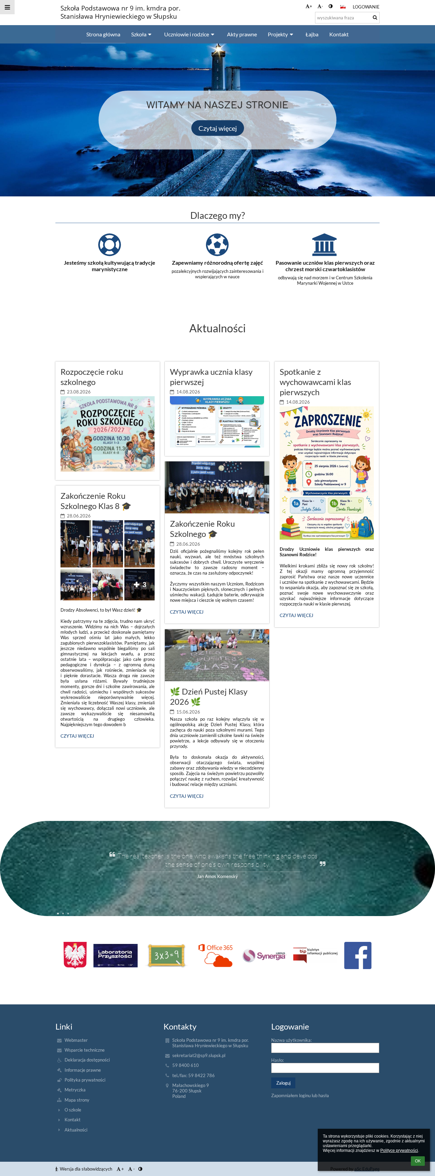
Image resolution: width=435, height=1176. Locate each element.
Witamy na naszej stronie (217, 105)
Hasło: (277, 1060)
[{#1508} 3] (215, 955)
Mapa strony (77, 1100)
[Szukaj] (375, 17)
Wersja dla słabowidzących (86, 1169)
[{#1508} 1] (115, 955)
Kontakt (73, 1119)
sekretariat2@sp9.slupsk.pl (198, 1055)
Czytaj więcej (217, 128)
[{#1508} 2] (166, 955)
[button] (330, 6)
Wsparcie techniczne (85, 1050)
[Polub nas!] (357, 955)
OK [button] (418, 1161)
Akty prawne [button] (242, 34)
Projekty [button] (278, 34)
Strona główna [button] (103, 34)
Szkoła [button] (138, 34)
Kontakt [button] (339, 34)
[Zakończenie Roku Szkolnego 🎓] (217, 487)
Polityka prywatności (85, 1080)
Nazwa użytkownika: (291, 1040)
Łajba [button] (312, 34)
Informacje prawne (83, 1070)
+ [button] (311, 6)
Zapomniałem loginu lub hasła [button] (300, 1095)
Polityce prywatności (399, 1150)
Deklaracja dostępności (87, 1060)
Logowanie (366, 7)
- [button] (322, 6)
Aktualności (76, 1130)
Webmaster (76, 1040)
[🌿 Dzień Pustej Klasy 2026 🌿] (217, 655)
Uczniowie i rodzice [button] (186, 34)
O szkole (73, 1109)
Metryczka (75, 1089)
